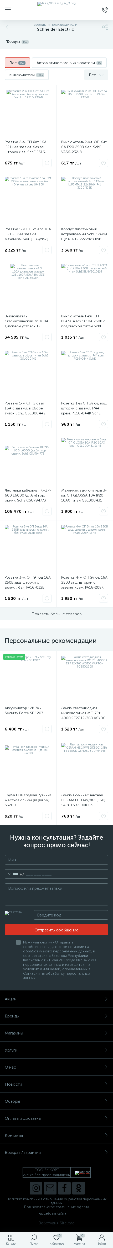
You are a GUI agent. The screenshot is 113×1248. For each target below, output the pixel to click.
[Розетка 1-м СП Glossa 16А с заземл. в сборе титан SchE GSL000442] (28, 374)
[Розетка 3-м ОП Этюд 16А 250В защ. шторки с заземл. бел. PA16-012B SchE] (28, 548)
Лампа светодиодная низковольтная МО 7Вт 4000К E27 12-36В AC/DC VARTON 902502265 (83, 715)
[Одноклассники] (78, 1188)
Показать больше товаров (57, 613)
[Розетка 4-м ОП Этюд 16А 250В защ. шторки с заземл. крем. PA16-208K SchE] (84, 548)
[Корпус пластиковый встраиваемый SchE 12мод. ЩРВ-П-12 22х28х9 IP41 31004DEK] (84, 200)
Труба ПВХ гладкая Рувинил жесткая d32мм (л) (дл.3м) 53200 (28, 800)
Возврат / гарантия (23, 1152)
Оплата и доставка (23, 1118)
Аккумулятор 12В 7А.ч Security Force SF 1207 (24, 710)
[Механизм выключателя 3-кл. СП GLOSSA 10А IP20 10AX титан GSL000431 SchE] (84, 461)
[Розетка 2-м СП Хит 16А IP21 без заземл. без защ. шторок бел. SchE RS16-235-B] (28, 113)
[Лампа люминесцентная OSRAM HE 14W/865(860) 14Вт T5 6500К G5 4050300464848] (84, 766)
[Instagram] (36, 1188)
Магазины (14, 1033)
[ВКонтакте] (50, 1188)
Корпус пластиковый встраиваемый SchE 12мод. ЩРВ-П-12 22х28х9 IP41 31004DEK (84, 236)
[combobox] (14, 874)
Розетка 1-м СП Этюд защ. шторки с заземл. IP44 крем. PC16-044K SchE (84, 408)
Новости (13, 1084)
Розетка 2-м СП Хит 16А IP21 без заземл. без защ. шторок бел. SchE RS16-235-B (26, 149)
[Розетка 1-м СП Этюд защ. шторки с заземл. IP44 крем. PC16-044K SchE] (84, 374)
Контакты (14, 1135)
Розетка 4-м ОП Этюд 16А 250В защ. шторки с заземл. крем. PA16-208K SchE (84, 585)
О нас (10, 1067)
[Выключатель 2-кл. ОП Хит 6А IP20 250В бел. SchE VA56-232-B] (84, 113)
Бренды (12, 1016)
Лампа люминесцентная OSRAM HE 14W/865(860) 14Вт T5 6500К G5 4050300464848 (83, 802)
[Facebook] (64, 1188)
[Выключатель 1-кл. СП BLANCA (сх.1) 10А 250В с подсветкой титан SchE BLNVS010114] (84, 287)
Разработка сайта (52, 1213)
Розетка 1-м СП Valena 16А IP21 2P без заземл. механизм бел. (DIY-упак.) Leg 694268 (28, 236)
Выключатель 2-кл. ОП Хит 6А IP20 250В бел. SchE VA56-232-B (84, 147)
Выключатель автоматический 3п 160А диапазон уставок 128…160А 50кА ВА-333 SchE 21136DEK (26, 326)
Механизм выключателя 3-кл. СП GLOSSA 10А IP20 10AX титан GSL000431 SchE (84, 498)
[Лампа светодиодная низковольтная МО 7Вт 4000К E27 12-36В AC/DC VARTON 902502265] (84, 679)
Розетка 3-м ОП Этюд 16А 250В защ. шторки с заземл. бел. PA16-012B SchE (28, 585)
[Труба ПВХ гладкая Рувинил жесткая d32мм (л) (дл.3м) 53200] (28, 766)
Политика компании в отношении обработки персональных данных (56, 1201)
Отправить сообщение (56, 929)
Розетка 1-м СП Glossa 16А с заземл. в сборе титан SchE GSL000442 (25, 408)
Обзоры (12, 1101)
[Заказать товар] (47, 163)
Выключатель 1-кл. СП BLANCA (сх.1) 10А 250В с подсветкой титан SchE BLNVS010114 (83, 323)
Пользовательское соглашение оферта (56, 1207)
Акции (11, 998)
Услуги (11, 1050)
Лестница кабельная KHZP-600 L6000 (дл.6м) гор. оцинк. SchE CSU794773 (28, 495)
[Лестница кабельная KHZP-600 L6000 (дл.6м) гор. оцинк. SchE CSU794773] (28, 461)
